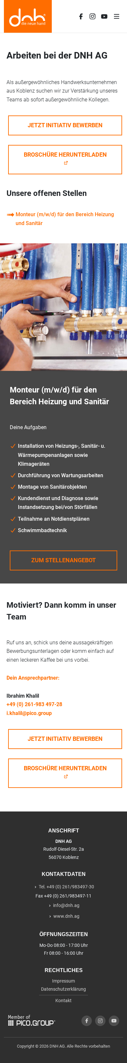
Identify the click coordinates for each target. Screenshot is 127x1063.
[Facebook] (81, 16)
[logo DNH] (28, 16)
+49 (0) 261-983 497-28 (34, 704)
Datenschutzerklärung (63, 989)
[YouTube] (104, 16)
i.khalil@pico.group (29, 713)
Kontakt (63, 1000)
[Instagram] (92, 16)
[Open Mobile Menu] (116, 16)
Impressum (63, 981)
